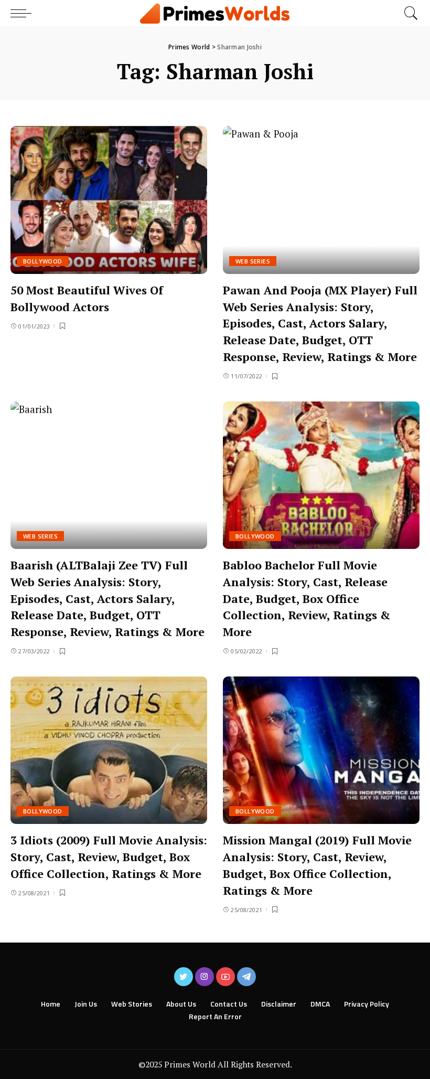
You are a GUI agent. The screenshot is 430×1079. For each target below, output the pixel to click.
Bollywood (42, 261)
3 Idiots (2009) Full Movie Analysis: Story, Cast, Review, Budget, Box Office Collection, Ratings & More (108, 856)
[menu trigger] (23, 13)
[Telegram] (246, 976)
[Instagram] (204, 976)
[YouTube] (225, 976)
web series (252, 261)
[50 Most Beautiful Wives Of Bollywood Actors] (108, 199)
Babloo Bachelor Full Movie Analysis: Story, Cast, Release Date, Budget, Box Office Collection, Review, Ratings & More (307, 598)
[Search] (408, 13)
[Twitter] (183, 976)
